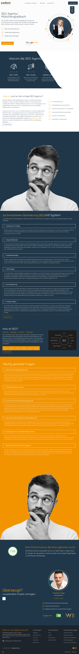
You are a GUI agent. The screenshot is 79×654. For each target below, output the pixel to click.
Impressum (74, 652)
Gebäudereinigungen (68, 635)
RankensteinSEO (52, 640)
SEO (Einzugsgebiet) (68, 640)
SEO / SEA (35, 637)
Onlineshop (35, 640)
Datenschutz (67, 652)
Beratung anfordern (7, 43)
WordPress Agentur (68, 632)
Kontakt (50, 635)
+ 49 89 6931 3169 (6, 648)
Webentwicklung (37, 635)
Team (49, 632)
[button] (58, 598)
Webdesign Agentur (37, 118)
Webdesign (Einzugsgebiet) (70, 637)
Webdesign (35, 632)
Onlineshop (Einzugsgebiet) (70, 642)
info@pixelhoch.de (15, 648)
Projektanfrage (73, 3)
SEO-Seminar (36, 642)
